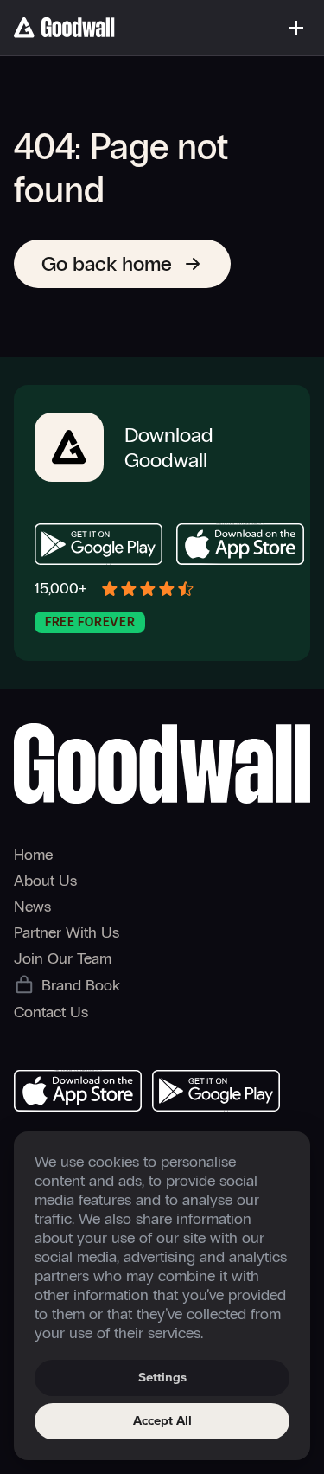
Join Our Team (62, 958)
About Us (45, 880)
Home (33, 854)
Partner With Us (66, 932)
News (32, 906)
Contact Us (51, 1012)
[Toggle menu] (296, 28)
